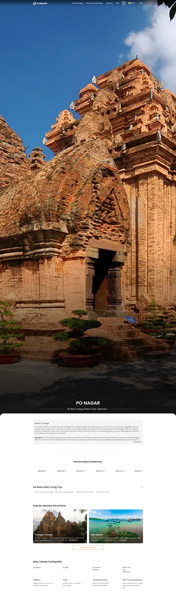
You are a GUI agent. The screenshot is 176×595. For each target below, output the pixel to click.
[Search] (124, 3)
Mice (117, 3)
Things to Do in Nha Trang (85, 492)
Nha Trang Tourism (103, 492)
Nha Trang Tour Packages (64, 492)
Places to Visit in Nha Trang (43, 492)
